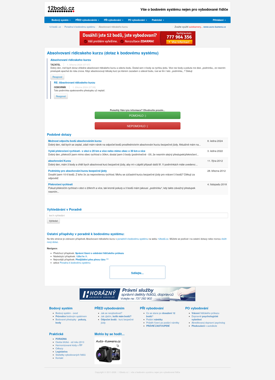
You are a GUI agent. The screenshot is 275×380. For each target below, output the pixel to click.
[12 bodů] (61, 9)
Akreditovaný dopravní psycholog (208, 322)
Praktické (157, 19)
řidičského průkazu (205, 313)
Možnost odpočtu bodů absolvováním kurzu (75, 141)
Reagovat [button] (57, 76)
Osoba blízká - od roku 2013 (70, 342)
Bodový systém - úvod (67, 313)
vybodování (113, 19)
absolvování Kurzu (59, 161)
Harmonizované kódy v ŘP (69, 345)
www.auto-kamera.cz (214, 26)
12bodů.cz (163, 238)
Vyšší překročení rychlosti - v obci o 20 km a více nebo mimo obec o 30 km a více (96, 151)
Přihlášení (218, 19)
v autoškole (204, 325)
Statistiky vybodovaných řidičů (71, 354)
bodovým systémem (71, 316)
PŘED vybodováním (86, 19)
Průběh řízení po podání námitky (162, 322)
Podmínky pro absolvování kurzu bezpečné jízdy (77, 171)
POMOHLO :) (137, 115)
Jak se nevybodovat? (111, 313)
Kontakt (59, 357)
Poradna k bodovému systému (75, 262)
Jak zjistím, (116, 316)
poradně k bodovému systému (100, 233)
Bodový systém (60, 19)
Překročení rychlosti (60, 184)
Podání (154, 319)
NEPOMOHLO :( (137, 126)
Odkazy (59, 348)
